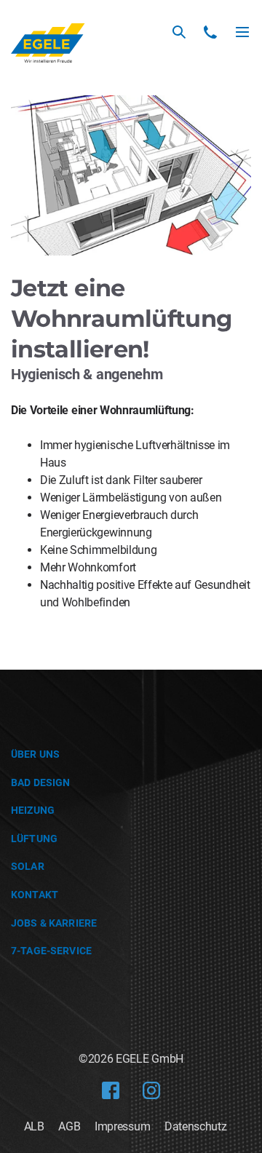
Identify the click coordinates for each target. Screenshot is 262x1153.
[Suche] (179, 32)
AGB (69, 1126)
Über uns (35, 754)
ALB (34, 1126)
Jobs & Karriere (54, 923)
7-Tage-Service (51, 950)
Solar (27, 866)
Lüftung (34, 838)
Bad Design (40, 782)
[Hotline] (210, 32)
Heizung (33, 810)
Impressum (122, 1126)
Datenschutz (195, 1126)
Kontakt (34, 894)
